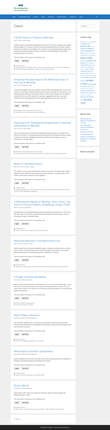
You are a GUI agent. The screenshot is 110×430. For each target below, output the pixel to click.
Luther (61, 67)
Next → (18, 419)
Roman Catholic (59, 409)
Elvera (52, 67)
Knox (33, 266)
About (43, 17)
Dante (48, 67)
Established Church (85, 55)
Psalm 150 (64, 153)
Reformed (36, 112)
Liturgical (91, 61)
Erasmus (37, 409)
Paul (82, 75)
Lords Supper (91, 63)
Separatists (34, 191)
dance (39, 67)
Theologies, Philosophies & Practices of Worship (29, 110)
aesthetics (18, 112)
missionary (83, 67)
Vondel (47, 69)
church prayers (29, 230)
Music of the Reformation (28, 163)
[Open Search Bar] (97, 16)
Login (80, 17)
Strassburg (51, 266)
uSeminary (51, 17)
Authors (35, 17)
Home (14, 17)
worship (51, 69)
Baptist (86, 44)
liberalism (32, 341)
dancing (44, 67)
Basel (17, 266)
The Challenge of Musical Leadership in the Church (87, 127)
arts (23, 112)
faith (93, 55)
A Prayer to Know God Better (30, 276)
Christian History (20, 65)
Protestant (52, 409)
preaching (91, 84)
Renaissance (31, 69)
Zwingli (66, 266)
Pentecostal (17, 69)
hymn (86, 58)
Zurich (61, 266)
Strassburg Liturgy (43, 230)
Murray (82, 69)
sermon (92, 93)
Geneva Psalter (40, 153)
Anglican (18, 189)
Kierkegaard (26, 341)
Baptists (23, 189)
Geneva (29, 266)
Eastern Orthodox (30, 153)
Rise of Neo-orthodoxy (27, 315)
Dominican (31, 409)
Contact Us (73, 17)
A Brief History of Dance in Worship (33, 37)
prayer (31, 304)
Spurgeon (83, 95)
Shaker (37, 69)
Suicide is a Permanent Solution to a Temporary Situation (88, 139)
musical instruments (55, 153)
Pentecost (88, 75)
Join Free (25, 61)
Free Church (65, 189)
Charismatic (29, 67)
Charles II (50, 189)
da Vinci (35, 67)
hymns (83, 60)
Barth (17, 341)
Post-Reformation (89, 77)
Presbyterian (85, 86)
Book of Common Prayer (32, 189)
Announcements (62, 17)
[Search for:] (88, 26)
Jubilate (47, 153)
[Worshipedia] (21, 7)
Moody (91, 67)
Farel (21, 375)
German (42, 409)
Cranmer (25, 409)
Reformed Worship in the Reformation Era (37, 240)
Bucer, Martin (21, 385)
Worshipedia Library (24, 17)
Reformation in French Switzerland (33, 351)
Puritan (21, 191)
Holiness (56, 67)
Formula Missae (57, 189)
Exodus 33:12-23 (24, 304)
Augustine (18, 67)
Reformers (42, 112)
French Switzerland (28, 375)
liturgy (35, 230)
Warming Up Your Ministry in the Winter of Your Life (88, 121)
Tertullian (89, 95)
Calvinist (22, 230)
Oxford (91, 73)
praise (83, 80)
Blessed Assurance (86, 132)
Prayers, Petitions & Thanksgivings (25, 303)
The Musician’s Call (86, 134)
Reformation (24, 69)
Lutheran (16, 191)
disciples (86, 53)
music (88, 69)
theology (84, 97)
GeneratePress (65, 427)
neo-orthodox (40, 341)
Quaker (90, 88)
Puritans (31, 112)
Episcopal (92, 53)
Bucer (41, 189)
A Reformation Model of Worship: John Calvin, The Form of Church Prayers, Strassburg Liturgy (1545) (42, 203)
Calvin (23, 67)
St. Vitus (42, 69)
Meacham (66, 67)
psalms (85, 88)
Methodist (91, 65)
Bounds (85, 46)
